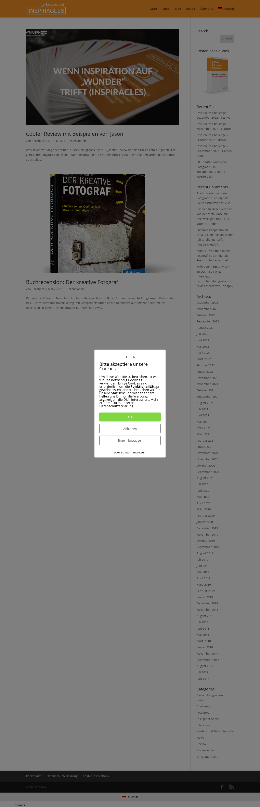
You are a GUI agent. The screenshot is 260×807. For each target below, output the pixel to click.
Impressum (139, 452)
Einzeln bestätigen (130, 440)
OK (130, 417)
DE (126, 357)
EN (133, 357)
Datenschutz (121, 452)
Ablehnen (130, 429)
